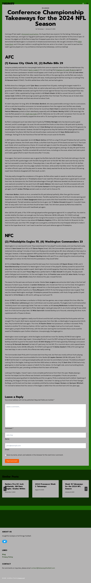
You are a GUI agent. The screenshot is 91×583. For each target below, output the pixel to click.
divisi (24, 34)
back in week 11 (34, 70)
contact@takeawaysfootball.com (43, 568)
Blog (4, 554)
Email (7, 449)
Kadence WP (21, 578)
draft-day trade (31, 114)
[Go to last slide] (5, 489)
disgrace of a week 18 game (66, 70)
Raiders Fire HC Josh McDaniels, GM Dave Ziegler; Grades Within (15, 486)
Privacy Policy (7, 557)
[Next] (86, 489)
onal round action (32, 34)
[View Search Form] (87, 3)
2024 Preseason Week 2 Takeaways (45, 485)
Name (7, 439)
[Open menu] (83, 3)
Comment (9, 428)
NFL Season (45, 8)
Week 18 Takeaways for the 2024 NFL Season (74, 486)
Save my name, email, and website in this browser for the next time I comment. (35, 455)
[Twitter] (4, 541)
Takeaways (40, 29)
